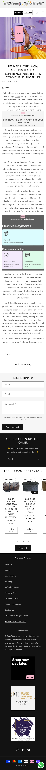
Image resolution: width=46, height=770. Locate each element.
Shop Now (7, 338)
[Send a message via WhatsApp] (41, 765)
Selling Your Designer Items (16, 615)
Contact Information (13, 604)
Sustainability (10, 576)
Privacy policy (10, 593)
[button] (3, 13)
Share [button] (7, 87)
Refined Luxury (25, 765)
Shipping (8, 581)
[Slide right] (28, 541)
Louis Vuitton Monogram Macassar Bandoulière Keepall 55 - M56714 (11, 506)
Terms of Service (12, 598)
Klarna (17, 96)
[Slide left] (17, 541)
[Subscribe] (38, 459)
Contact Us (9, 610)
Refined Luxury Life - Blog (15, 621)
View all (23, 548)
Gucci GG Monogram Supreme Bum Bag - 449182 (30, 504)
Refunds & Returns (12, 587)
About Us (9, 564)
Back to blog (24, 364)
